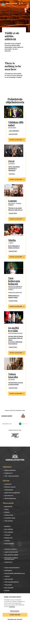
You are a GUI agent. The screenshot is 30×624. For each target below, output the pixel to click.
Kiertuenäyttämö (9, 543)
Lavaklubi (7, 541)
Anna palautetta (8, 588)
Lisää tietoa (12, 606)
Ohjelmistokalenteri (10, 470)
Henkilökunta (8, 570)
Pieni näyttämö (8, 532)
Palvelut (6, 481)
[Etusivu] (15, 456)
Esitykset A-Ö (8, 473)
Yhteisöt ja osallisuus (10, 549)
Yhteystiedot (8, 585)
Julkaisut (7, 576)
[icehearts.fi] (15, 436)
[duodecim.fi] (6, 424)
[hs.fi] (6, 416)
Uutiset (6, 509)
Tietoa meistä (8, 503)
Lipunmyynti (7, 484)
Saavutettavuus (8, 495)
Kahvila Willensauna (10, 498)
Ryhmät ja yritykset (9, 487)
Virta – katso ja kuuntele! (11, 476)
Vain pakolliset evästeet (15, 619)
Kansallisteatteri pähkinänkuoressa (14, 573)
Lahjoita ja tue (8, 562)
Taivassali (7, 535)
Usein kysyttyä (8, 579)
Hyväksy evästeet (15, 614)
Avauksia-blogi (8, 515)
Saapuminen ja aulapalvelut (12, 493)
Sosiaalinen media (9, 518)
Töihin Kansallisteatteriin (11, 582)
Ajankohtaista (8, 506)
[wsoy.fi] (23, 416)
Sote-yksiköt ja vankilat (11, 555)
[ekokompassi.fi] (23, 424)
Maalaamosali (8, 538)
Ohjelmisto (7, 467)
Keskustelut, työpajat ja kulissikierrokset (11, 558)
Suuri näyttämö (8, 529)
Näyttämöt (7, 526)
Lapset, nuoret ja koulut (11, 552)
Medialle (7, 590)
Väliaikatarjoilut (8, 490)
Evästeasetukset (14, 611)
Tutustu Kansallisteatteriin (12, 567)
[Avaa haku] (22, 3)
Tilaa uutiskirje (8, 521)
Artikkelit (7, 512)
